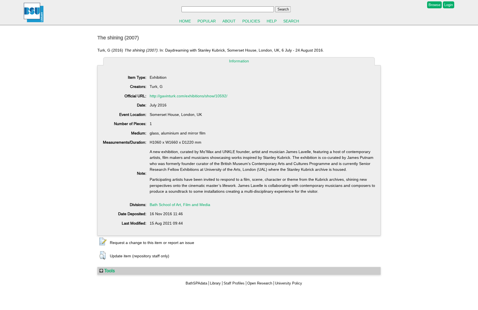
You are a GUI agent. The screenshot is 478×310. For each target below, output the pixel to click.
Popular (207, 21)
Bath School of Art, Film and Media (180, 204)
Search (291, 21)
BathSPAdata (196, 283)
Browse (434, 5)
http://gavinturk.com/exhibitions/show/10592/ (188, 96)
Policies (251, 21)
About (229, 21)
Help (272, 21)
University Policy (288, 283)
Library (215, 283)
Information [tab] (239, 61)
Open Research (259, 283)
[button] (102, 242)
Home (185, 21)
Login (448, 5)
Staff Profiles (234, 283)
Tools (109, 270)
